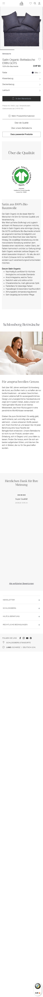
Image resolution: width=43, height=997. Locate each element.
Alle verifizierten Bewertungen (21, 583)
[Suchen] (35, 3)
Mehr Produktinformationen (23, 116)
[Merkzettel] (30, 3)
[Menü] (3, 3)
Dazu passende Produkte (22, 134)
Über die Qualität (21, 123)
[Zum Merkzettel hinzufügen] (39, 59)
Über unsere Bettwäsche (21, 128)
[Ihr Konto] (39, 3)
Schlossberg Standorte (18, 643)
